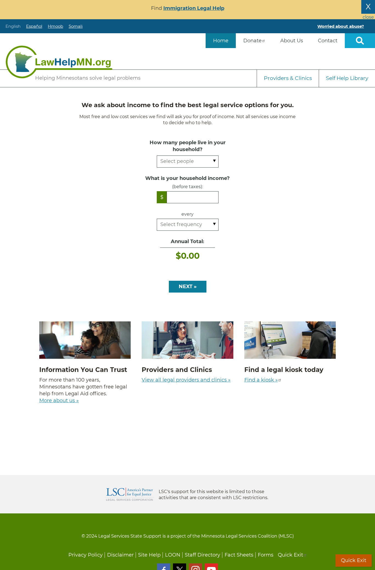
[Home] (59, 62)
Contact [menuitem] (327, 41)
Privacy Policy (85, 555)
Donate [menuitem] (252, 41)
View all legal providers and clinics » (186, 380)
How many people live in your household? (188, 146)
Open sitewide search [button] (360, 40)
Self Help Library (347, 78)
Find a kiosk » (261, 380)
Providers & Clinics (288, 78)
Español (34, 26)
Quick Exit (290, 555)
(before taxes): (187, 186)
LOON (172, 555)
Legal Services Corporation (129, 494)
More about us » (59, 400)
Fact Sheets (239, 555)
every (187, 214)
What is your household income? (187, 178)
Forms (265, 555)
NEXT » (188, 286)
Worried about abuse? (340, 26)
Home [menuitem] (220, 41)
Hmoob (55, 26)
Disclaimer (120, 555)
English (13, 26)
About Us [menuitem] (291, 41)
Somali (76, 26)
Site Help (149, 555)
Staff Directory (202, 555)
